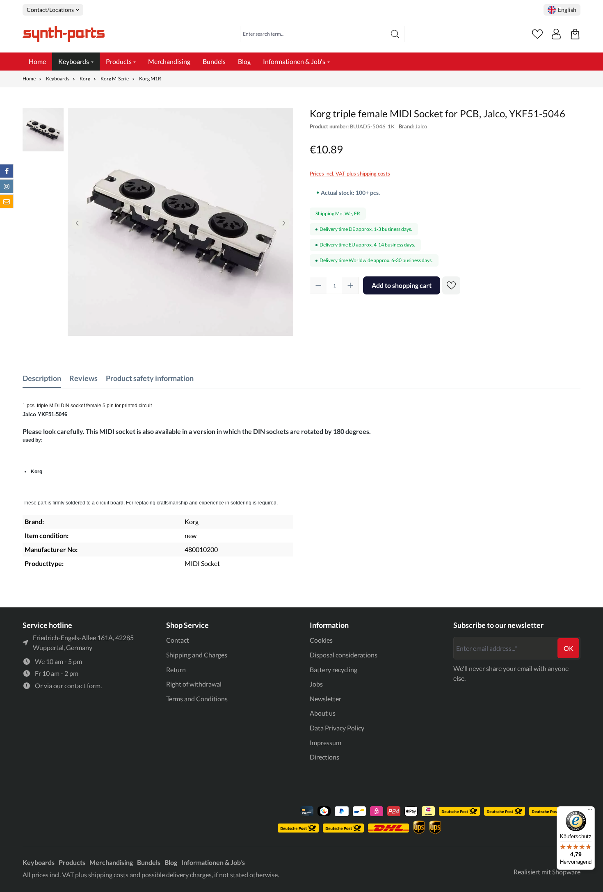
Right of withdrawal (194, 684)
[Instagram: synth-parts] (6, 186)
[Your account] (556, 34)
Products (72, 862)
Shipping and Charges (196, 655)
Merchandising (111, 862)
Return (176, 669)
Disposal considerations (343, 655)
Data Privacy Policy (337, 728)
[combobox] (313, 34)
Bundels (148, 862)
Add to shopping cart (402, 285)
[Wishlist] (537, 34)
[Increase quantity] (350, 285)
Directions (324, 757)
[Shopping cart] (575, 34)
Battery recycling (333, 669)
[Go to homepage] (64, 34)
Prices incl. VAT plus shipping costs (350, 173)
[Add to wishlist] (451, 285)
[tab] (42, 378)
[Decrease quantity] (318, 285)
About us (323, 713)
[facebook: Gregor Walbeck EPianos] (6, 171)
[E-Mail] (6, 201)
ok (568, 648)
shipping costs (108, 874)
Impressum (325, 742)
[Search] (395, 34)
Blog (170, 862)
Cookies (321, 640)
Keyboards (39, 862)
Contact (177, 640)
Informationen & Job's (213, 862)
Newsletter (325, 699)
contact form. (83, 685)
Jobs (316, 684)
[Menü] (590, 811)
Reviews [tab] (83, 378)
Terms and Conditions (197, 699)
